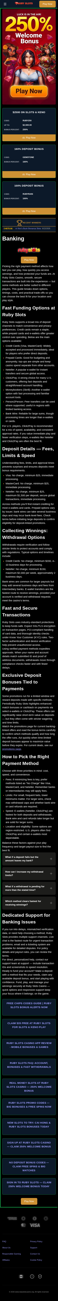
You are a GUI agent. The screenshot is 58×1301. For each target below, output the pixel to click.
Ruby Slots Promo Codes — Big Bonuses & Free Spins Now (29, 1104)
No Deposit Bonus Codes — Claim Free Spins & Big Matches (29, 1166)
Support (33, 1247)
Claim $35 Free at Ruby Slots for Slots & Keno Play (29, 1025)
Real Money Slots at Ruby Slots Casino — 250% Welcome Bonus (29, 1087)
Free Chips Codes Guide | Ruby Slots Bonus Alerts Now (29, 1005)
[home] (23, 6)
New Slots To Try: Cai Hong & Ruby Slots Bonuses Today (29, 1124)
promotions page (11, 749)
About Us (6, 1247)
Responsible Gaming (11, 1254)
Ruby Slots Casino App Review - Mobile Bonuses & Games (29, 1045)
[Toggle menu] (5, 4)
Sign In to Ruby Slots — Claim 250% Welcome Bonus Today (29, 1184)
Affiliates (6, 1260)
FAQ (4, 1241)
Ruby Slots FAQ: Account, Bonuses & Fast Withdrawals (29, 1065)
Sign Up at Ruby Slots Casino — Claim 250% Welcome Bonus (29, 1144)
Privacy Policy (36, 1241)
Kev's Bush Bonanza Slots (23, 228)
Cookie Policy (36, 1260)
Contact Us (35, 1254)
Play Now (47, 4)
